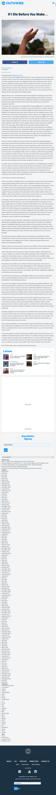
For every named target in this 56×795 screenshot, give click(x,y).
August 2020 (5, 597)
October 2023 (5, 530)
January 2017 (5, 672)
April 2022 (4, 562)
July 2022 (4, 557)
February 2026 (6, 482)
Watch (9, 761)
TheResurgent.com (18, 75)
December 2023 (6, 527)
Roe (3, 725)
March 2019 (5, 626)
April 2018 (4, 645)
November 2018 (6, 633)
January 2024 (5, 525)
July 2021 (4, 577)
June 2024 (4, 517)
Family (3, 697)
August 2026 (5, 471)
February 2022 (6, 565)
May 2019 (4, 623)
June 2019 (4, 621)
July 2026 (4, 473)
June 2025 (4, 496)
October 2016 (5, 677)
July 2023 (4, 536)
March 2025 (5, 501)
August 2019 (5, 618)
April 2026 (4, 478)
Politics (4, 722)
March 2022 (5, 564)
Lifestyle (4, 708)
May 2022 (4, 560)
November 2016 (6, 675)
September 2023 (6, 532)
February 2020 (6, 607)
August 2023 (5, 534)
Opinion (4, 718)
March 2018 (5, 647)
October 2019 (5, 614)
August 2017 (5, 659)
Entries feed (5, 737)
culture (4, 690)
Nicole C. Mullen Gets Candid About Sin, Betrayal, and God (18, 461)
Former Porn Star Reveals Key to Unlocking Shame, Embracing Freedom (22, 468)
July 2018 (4, 640)
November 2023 (6, 529)
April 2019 (4, 625)
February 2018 (6, 649)
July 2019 (4, 619)
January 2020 (5, 609)
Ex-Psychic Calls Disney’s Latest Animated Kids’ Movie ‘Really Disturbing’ (22, 465)
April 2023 (4, 541)
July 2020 (4, 598)
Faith (3, 694)
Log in (3, 735)
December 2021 (6, 569)
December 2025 (6, 485)
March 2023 (5, 543)
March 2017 (5, 668)
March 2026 (5, 480)
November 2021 (6, 571)
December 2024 (6, 506)
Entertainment (6, 692)
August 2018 (5, 638)
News (3, 715)
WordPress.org (6, 741)
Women (4, 732)
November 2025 (6, 487)
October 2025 (5, 489)
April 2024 (4, 520)
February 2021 (6, 586)
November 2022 (6, 550)
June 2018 (4, 642)
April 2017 (4, 666)
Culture (4, 689)
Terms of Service (36, 764)
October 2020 (5, 593)
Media (3, 710)
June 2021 (4, 579)
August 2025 (5, 492)
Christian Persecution (8, 685)
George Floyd (5, 699)
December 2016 (6, 673)
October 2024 (5, 510)
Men (3, 711)
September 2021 (6, 574)
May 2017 (4, 665)
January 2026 (5, 483)
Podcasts (23, 761)
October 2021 (5, 572)
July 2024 (4, 515)
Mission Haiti (5, 713)
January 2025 (5, 504)
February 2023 (6, 544)
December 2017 (6, 652)
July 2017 (4, 661)
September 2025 (6, 490)
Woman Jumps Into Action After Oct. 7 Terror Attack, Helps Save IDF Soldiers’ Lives (25, 463)
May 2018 (4, 644)
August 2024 (5, 513)
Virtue (3, 731)
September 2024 (6, 511)
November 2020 (6, 591)
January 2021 (5, 588)
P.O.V (3, 720)
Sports (3, 729)
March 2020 (5, 605)
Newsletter (34, 761)
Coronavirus (5, 687)
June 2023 (4, 537)
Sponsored (5, 727)
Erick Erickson (7, 67)
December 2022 (6, 548)
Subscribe (6, 450)
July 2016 (4, 680)
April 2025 (4, 499)
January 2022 (5, 567)
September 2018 (6, 637)
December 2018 (6, 632)
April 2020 (4, 604)
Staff (17, 764)
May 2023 (4, 539)
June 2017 (4, 663)
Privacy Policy (25, 764)
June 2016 (4, 682)
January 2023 (5, 546)
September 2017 (6, 658)
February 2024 (6, 523)
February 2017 (6, 670)
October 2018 (5, 635)
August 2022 (5, 555)
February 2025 (6, 503)
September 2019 (6, 616)
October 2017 (5, 656)
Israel (3, 703)
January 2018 (5, 651)
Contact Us (45, 761)
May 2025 (4, 497)
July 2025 (4, 494)
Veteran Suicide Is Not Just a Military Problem (14, 466)
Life (3, 704)
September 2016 (6, 679)
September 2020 (6, 595)
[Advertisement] (28, 394)
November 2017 (6, 654)
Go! (3, 701)
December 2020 (6, 590)
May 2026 (4, 476)
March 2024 (5, 522)
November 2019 (6, 612)
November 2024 (6, 508)
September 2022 (6, 553)
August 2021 (5, 576)
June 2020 (4, 600)
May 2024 (4, 518)
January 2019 (5, 630)
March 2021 (5, 584)
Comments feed (6, 739)
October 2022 (5, 551)
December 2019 (6, 611)
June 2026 (4, 475)
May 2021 (4, 581)
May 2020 (4, 602)
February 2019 (6, 628)
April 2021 (4, 583)
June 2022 (4, 558)
